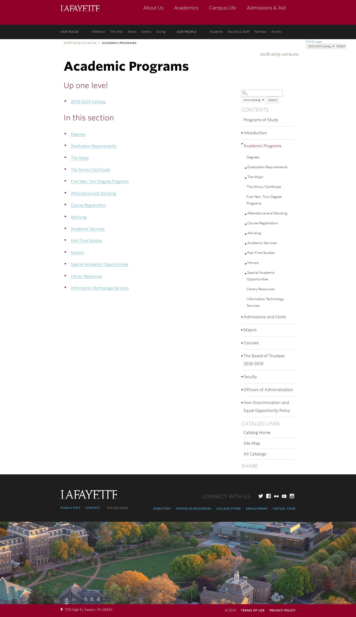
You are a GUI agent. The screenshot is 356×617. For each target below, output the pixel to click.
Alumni (276, 32)
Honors (253, 263)
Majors (250, 330)
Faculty (250, 376)
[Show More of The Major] (246, 178)
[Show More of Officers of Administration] (242, 390)
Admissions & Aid (266, 8)
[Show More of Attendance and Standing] (246, 214)
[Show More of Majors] (242, 330)
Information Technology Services (265, 302)
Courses (251, 343)
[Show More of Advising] (246, 234)
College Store (228, 508)
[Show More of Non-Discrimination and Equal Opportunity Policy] (242, 403)
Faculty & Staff (238, 32)
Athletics (98, 32)
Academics (186, 8)
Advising (254, 233)
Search (273, 99)
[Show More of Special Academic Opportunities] (246, 274)
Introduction (255, 132)
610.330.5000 (117, 508)
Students (216, 32)
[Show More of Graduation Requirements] (246, 168)
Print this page (314, 41)
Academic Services (262, 243)
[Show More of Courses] (242, 343)
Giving (160, 32)
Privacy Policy (282, 610)
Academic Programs (262, 145)
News (132, 32)
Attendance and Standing (267, 213)
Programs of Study (261, 120)
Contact (92, 507)
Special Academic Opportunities (261, 276)
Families (260, 32)
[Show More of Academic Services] (246, 244)
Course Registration (262, 223)
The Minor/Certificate (264, 187)
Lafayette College (80, 8)
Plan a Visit (70, 507)
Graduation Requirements (267, 167)
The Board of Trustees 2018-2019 (264, 360)
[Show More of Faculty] (242, 377)
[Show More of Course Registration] (246, 224)
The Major (255, 177)
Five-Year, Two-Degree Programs (264, 200)
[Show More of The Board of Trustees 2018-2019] (242, 356)
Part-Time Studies (261, 253)
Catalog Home (257, 432)
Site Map (252, 443)
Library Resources (260, 289)
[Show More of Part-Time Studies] (246, 254)
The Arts (116, 32)
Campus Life (222, 8)
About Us (153, 8)
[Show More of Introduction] (242, 133)
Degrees (253, 157)
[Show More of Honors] (246, 264)
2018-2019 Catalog (80, 43)
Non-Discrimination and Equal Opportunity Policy (267, 406)
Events (146, 32)
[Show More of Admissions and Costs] (242, 317)
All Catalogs (255, 454)
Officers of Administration (268, 389)
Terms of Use (253, 610)
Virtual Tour (284, 508)
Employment (257, 508)
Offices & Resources (193, 508)
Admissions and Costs (265, 317)
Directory (162, 508)
